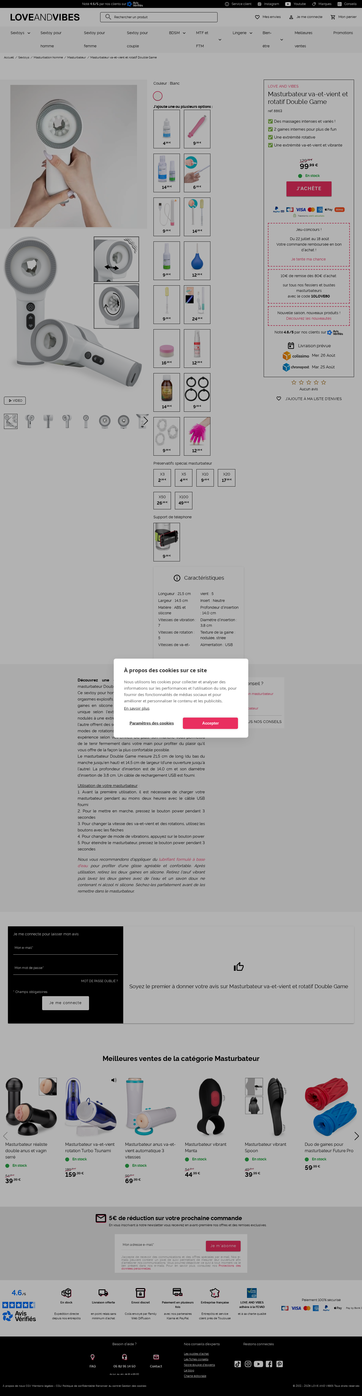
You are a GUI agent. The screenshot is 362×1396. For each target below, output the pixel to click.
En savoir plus (136, 708)
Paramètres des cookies (152, 723)
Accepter (210, 723)
